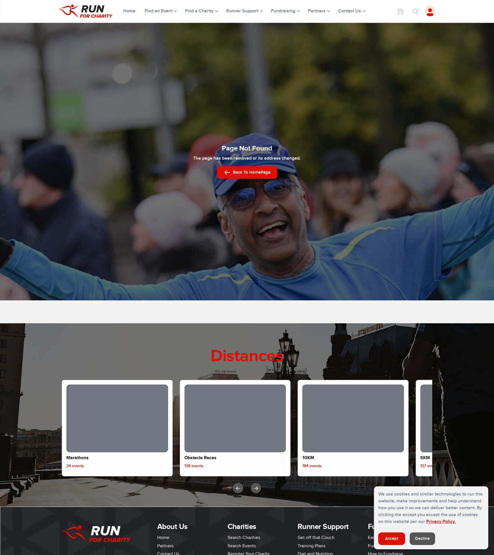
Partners (165, 546)
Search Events (242, 546)
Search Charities (244, 537)
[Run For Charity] (89, 11)
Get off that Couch (316, 537)
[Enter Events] (400, 11)
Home (130, 11)
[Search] (415, 11)
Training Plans (311, 546)
